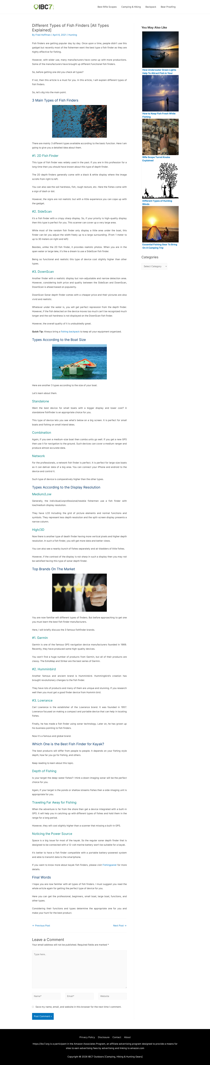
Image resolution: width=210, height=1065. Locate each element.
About (127, 1037)
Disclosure (103, 1037)
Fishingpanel (110, 865)
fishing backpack (70, 331)
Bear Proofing (168, 6)
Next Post (120, 925)
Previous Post (41, 925)
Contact (116, 1037)
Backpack (150, 6)
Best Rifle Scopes (107, 6)
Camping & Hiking (131, 6)
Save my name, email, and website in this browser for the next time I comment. (78, 1006)
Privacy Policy (87, 1037)
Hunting (72, 34)
